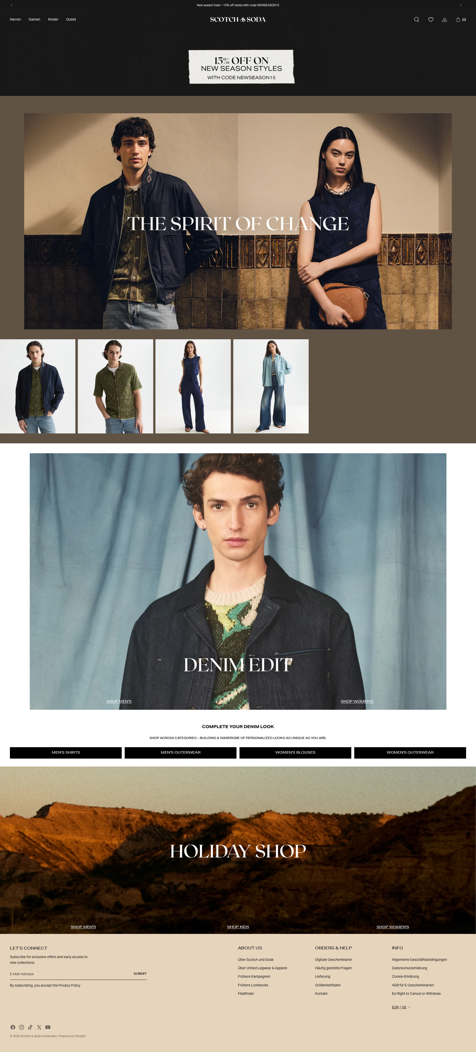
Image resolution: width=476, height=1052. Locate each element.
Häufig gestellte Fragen (333, 968)
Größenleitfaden (328, 985)
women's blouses (295, 753)
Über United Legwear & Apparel (262, 968)
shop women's (357, 702)
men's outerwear (181, 753)
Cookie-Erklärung (405, 976)
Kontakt (321, 993)
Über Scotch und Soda (255, 959)
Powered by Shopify (72, 1036)
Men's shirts (66, 753)
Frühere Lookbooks (253, 985)
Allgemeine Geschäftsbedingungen (419, 959)
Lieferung (322, 976)
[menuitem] (15, 19)
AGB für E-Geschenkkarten (413, 985)
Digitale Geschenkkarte (333, 959)
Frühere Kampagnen (254, 976)
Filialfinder (246, 993)
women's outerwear (410, 753)
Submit (140, 973)
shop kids (238, 927)
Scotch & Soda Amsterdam (39, 1036)
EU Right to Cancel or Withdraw (416, 993)
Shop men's (119, 702)
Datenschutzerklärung (409, 968)
